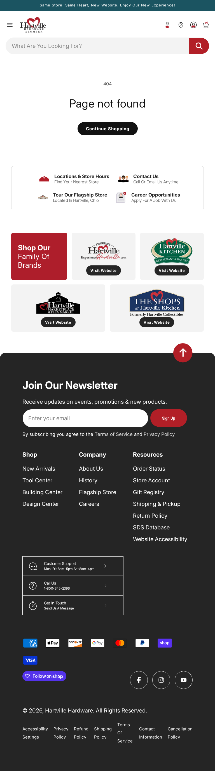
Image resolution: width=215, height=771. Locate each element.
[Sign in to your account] (193, 25)
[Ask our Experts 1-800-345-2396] (167, 25)
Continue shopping (107, 128)
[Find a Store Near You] (180, 25)
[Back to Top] (183, 353)
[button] (10, 25)
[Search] (199, 46)
